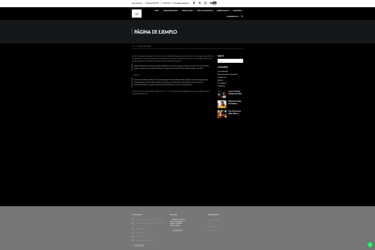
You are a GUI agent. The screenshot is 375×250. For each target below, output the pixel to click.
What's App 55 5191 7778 (152, 3)
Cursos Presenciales (170, 10)
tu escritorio (168, 91)
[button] (370, 245)
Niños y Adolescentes (204, 10)
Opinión (220, 80)
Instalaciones (222, 77)
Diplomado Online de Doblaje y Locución (234, 103)
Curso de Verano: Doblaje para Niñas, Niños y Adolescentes (235, 93)
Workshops (221, 86)
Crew (209, 223)
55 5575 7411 (140, 233)
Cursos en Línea (187, 10)
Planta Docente (213, 226)
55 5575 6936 (166, 3)
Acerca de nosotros (214, 220)
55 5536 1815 (140, 236)
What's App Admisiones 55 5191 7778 (148, 219)
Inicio (157, 10)
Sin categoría (222, 83)
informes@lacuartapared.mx (181, 3)
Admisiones (237, 10)
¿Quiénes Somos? (223, 10)
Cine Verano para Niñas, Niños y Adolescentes (234, 113)
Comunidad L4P (232, 16)
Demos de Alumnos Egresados (228, 74)
